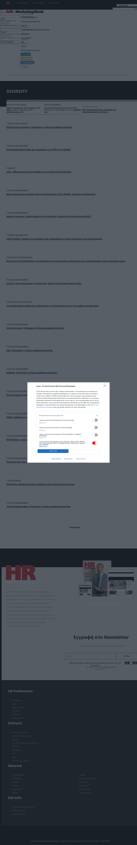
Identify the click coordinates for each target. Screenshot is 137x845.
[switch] (95, 420)
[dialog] (68, 422)
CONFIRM (53, 451)
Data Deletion (56, 459)
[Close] (105, 386)
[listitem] (68, 415)
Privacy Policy (80, 459)
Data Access (68, 459)
